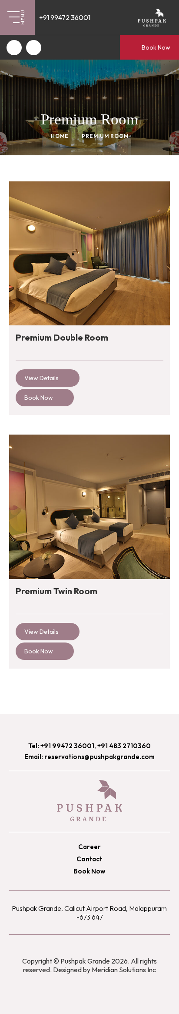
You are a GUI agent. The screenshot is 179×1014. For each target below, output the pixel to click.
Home (60, 136)
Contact (89, 859)
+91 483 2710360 (124, 746)
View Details (41, 378)
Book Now (156, 47)
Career (89, 847)
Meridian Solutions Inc (124, 969)
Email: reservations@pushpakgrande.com (89, 757)
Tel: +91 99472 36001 (61, 746)
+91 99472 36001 (64, 17)
